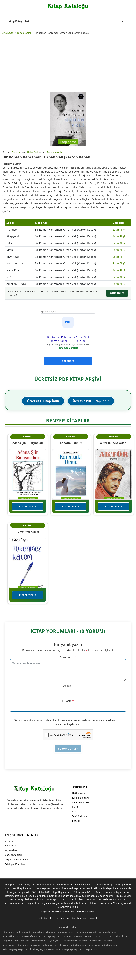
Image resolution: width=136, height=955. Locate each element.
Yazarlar (9, 841)
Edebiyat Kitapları (15, 864)
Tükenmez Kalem (27, 531)
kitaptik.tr (7, 940)
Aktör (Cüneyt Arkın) (113, 443)
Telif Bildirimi (79, 816)
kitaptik (93, 918)
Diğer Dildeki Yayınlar (17, 859)
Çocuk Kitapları (13, 854)
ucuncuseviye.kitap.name (15, 944)
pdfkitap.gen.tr (23, 931)
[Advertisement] (68, 64)
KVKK (75, 807)
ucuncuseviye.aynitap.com (69, 949)
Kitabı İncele (27, 506)
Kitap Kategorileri (19, 21)
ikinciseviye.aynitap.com (42, 949)
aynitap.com (54, 936)
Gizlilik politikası (81, 797)
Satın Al (118, 229)
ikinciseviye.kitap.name (101, 940)
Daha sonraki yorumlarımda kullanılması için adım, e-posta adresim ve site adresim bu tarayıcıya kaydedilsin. (68, 722)
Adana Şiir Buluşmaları (27, 443)
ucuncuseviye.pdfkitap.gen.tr (102, 944)
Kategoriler (11, 845)
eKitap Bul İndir (66, 911)
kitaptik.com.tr (123, 936)
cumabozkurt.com (108, 931)
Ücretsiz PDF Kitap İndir (91, 401)
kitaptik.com (91, 949)
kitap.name (82, 918)
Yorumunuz (67, 657)
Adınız (67, 686)
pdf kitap (43, 918)
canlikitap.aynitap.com (44, 931)
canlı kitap (70, 918)
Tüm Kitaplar (24, 32)
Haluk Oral (32, 152)
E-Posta (67, 701)
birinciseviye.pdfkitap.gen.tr (43, 944)
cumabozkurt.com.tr (73, 936)
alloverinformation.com (33, 936)
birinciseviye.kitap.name (75, 940)
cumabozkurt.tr (93, 936)
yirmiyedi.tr (55, 940)
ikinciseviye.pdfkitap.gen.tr (73, 944)
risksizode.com (21, 940)
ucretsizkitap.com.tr (87, 931)
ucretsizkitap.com (11, 936)
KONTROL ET (117, 293)
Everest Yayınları (55, 152)
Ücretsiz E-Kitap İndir (43, 401)
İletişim (76, 820)
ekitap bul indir (56, 918)
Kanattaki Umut (71, 443)
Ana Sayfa (7, 32)
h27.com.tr (108, 936)
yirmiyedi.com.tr (40, 940)
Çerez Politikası (80, 802)
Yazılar (75, 811)
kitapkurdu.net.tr (66, 931)
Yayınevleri (11, 850)
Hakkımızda (78, 793)
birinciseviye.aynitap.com (14, 949)
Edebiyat (16, 152)
